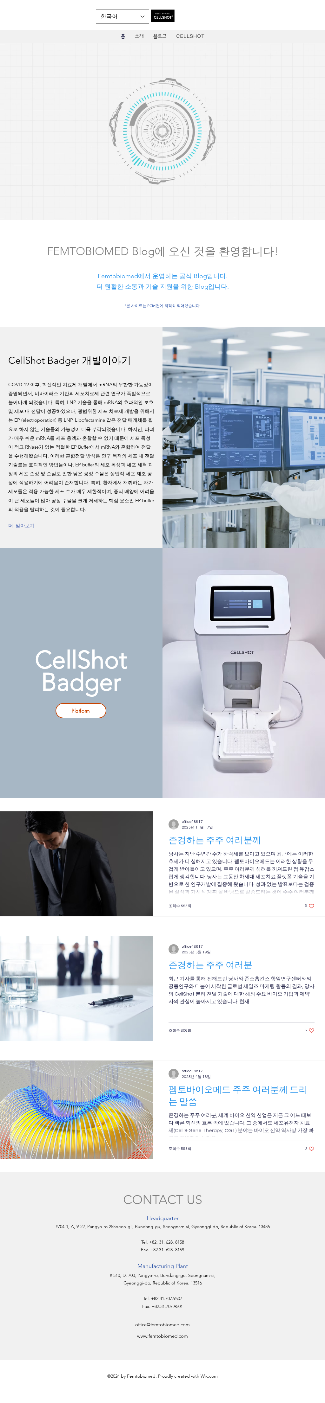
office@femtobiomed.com (162, 1325)
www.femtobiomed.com (162, 1336)
